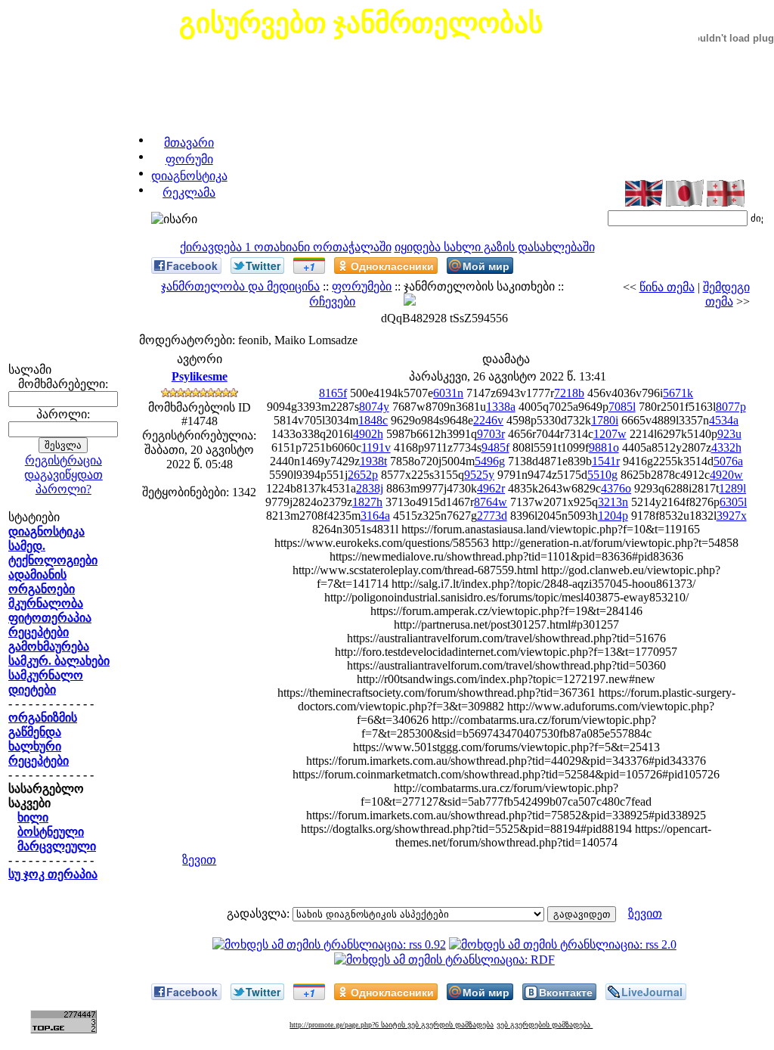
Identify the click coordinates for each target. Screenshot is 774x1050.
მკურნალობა (45, 603)
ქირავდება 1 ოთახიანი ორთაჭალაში (286, 247)
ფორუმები (362, 286)
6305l (733, 501)
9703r (491, 433)
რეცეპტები (38, 632)
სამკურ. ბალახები (59, 660)
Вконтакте (566, 991)
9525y (479, 474)
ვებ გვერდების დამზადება (545, 1024)
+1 (309, 266)
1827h (367, 501)
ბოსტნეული (50, 831)
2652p (363, 474)
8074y (374, 406)
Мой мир (486, 265)
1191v (376, 447)
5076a (728, 461)
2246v (488, 420)
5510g (602, 474)
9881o (604, 447)
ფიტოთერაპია (49, 617)
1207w (610, 433)
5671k (678, 393)
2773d (492, 515)
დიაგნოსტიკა (189, 175)
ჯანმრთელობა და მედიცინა (240, 286)
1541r (606, 461)
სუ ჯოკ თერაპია (53, 874)
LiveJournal (652, 991)
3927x (732, 515)
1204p (613, 515)
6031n (448, 393)
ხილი (32, 817)
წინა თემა (667, 287)
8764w (490, 501)
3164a (375, 515)
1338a (500, 406)
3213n (613, 501)
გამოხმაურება (48, 646)
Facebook (192, 265)
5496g (490, 461)
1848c (373, 420)
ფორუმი (189, 159)
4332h (726, 447)
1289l (732, 488)
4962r (491, 488)
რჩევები (332, 301)
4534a (723, 420)
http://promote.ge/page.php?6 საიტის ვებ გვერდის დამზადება (391, 1024)
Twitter (263, 265)
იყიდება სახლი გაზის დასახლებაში (495, 247)
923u (729, 433)
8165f (333, 393)
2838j (369, 488)
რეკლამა (189, 192)
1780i (604, 420)
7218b (569, 393)
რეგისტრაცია (63, 460)
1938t (373, 461)
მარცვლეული (56, 846)
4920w (726, 474)
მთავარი (189, 142)
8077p (731, 406)
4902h (368, 433)
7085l (622, 406)
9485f (495, 447)
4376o (616, 488)
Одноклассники (392, 265)
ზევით (199, 859)
